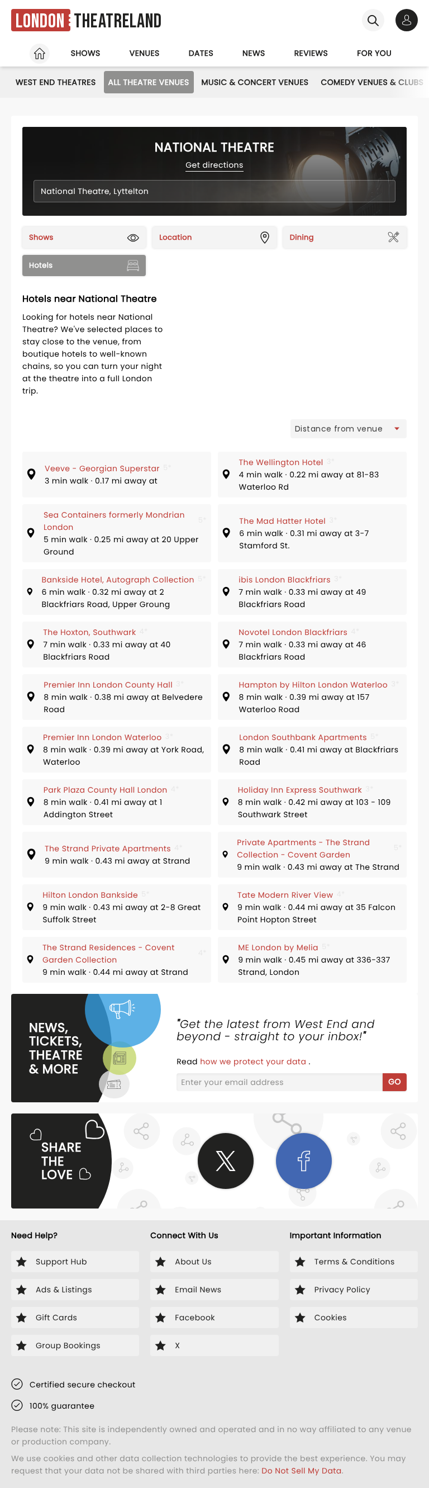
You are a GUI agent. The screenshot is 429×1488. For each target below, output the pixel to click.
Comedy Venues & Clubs (372, 82)
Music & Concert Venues (255, 82)
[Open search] (373, 20)
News (253, 53)
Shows (86, 53)
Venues (145, 53)
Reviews (311, 53)
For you (374, 53)
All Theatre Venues (148, 82)
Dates (201, 53)
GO (394, 1081)
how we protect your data (254, 1061)
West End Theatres (56, 82)
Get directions (214, 164)
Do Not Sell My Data (301, 1470)
